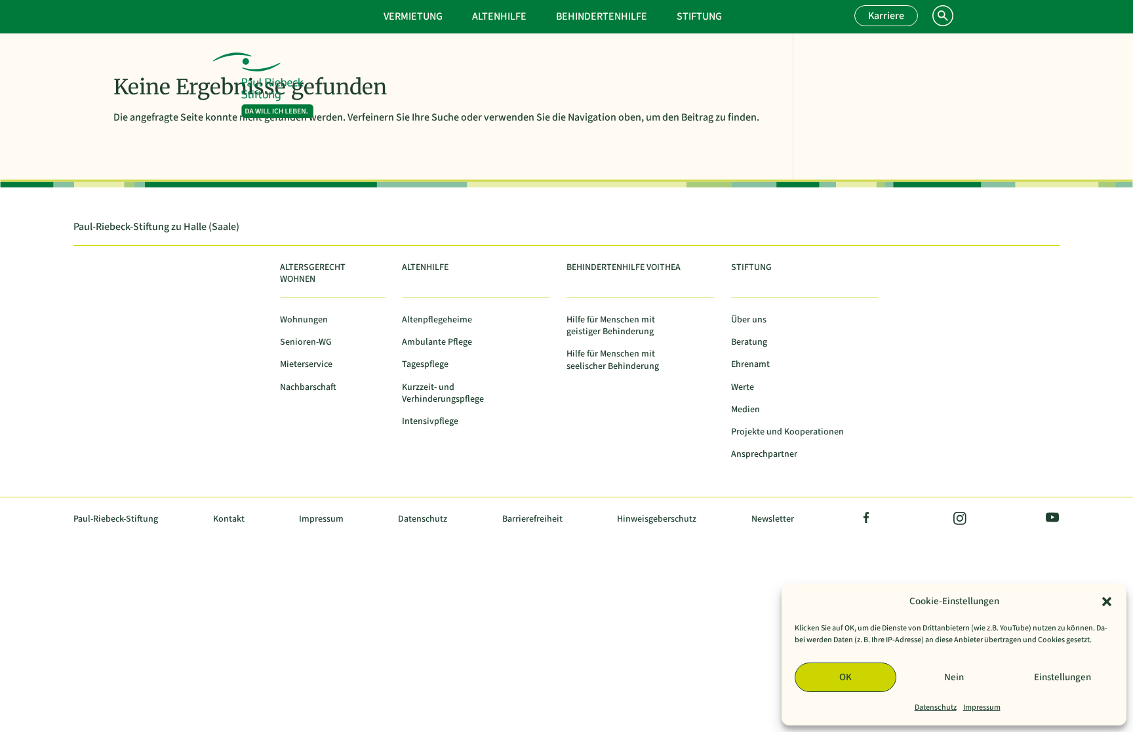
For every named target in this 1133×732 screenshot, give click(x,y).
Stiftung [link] (699, 16)
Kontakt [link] (229, 519)
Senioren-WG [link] (306, 342)
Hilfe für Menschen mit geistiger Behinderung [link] (610, 326)
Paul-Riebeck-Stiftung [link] (115, 519)
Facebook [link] (867, 519)
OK (845, 677)
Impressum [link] (982, 707)
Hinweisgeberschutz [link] (656, 519)
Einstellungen (1062, 677)
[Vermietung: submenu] (461, 15)
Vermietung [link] (413, 16)
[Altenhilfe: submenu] (545, 15)
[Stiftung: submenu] (741, 15)
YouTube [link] (1050, 519)
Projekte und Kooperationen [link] (787, 432)
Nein (954, 677)
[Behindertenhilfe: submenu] (666, 15)
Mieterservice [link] (306, 364)
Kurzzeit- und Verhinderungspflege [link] (443, 393)
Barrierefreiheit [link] (532, 519)
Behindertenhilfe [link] (601, 16)
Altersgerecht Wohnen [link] (313, 273)
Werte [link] (742, 387)
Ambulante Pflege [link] (437, 342)
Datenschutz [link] (936, 707)
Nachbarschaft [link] (308, 387)
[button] (1106, 601)
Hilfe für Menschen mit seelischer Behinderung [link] (612, 360)
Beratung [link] (749, 342)
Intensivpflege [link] (430, 421)
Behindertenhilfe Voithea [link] (623, 267)
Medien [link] (745, 410)
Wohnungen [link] (304, 320)
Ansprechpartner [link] (764, 454)
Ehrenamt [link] (750, 364)
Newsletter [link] (772, 519)
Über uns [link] (748, 320)
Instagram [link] (959, 519)
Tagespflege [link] (425, 364)
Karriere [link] (886, 16)
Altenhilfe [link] (499, 16)
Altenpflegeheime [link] (437, 320)
